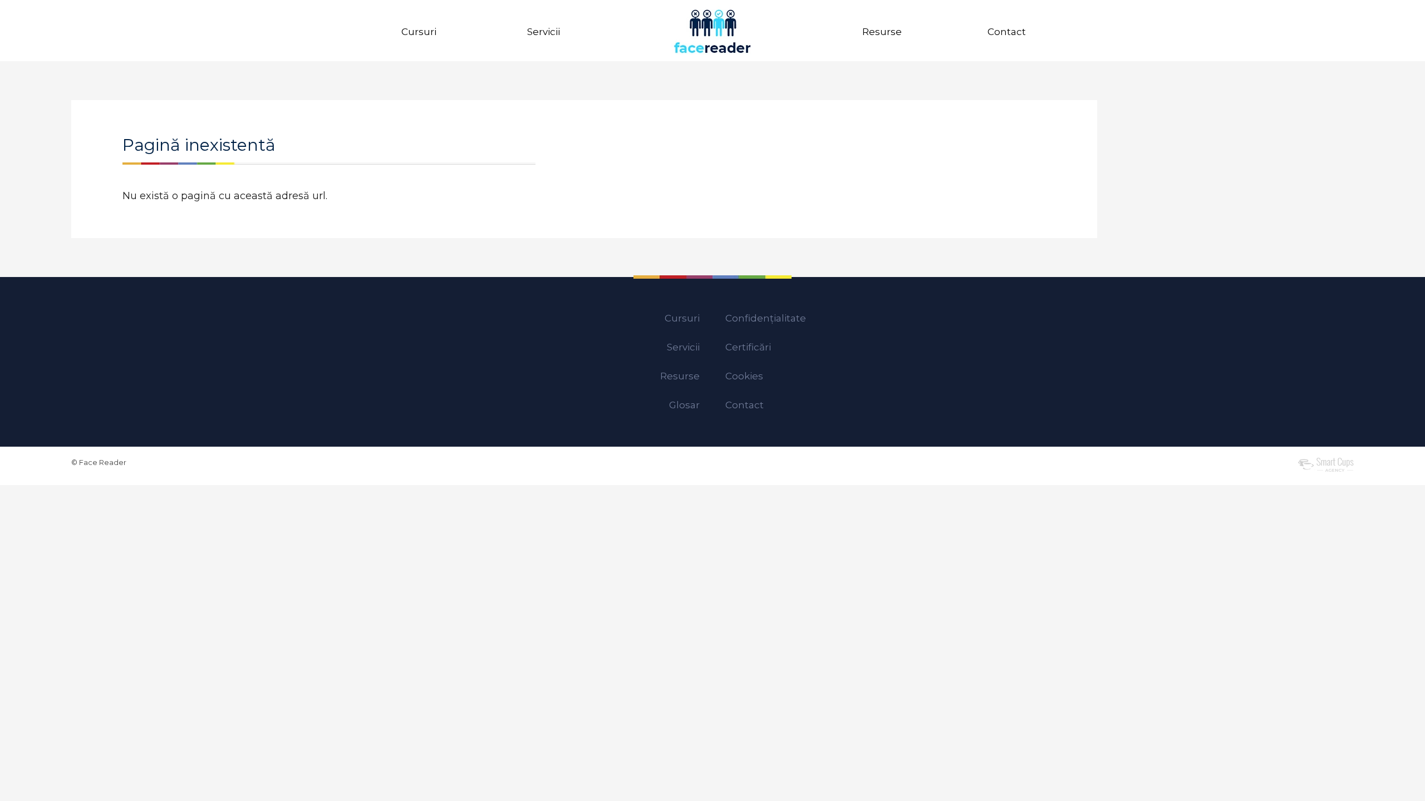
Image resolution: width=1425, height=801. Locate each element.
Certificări (748, 347)
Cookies (744, 376)
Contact (1006, 31)
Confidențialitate (765, 318)
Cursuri (418, 31)
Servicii (543, 31)
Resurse (882, 31)
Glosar (684, 405)
